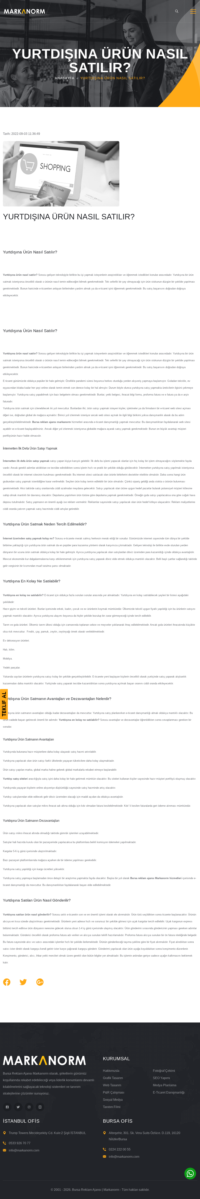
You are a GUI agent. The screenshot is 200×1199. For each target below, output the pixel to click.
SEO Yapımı (161, 1078)
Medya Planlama (164, 1085)
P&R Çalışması (113, 1092)
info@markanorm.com (24, 1150)
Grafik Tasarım (113, 1078)
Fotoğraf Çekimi (164, 1070)
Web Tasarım (112, 1085)
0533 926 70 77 (19, 1143)
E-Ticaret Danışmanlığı (169, 1092)
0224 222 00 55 (119, 1149)
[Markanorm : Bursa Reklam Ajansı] (24, 11)
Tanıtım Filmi (112, 1107)
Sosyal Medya (113, 1099)
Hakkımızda (111, 1070)
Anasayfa (64, 78)
